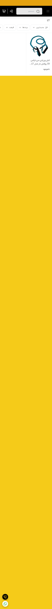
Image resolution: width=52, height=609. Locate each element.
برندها (25, 27)
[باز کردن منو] (47, 11)
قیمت (11, 27)
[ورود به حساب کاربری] (11, 11)
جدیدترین (40, 27)
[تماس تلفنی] (5, 597)
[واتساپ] (5, 604)
